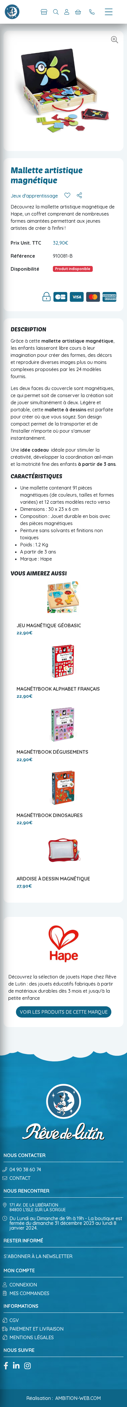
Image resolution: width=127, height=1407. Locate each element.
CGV (14, 1320)
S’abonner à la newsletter (38, 1256)
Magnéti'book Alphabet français (58, 689)
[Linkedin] (16, 1366)
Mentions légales (31, 1337)
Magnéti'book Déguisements (52, 752)
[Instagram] (27, 1366)
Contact (19, 1178)
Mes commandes (29, 1293)
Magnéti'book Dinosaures (50, 815)
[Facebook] (6, 1366)
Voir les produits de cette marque (64, 1012)
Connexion (23, 1284)
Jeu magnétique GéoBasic (49, 625)
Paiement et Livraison (36, 1328)
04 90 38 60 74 (25, 1169)
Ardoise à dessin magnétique (53, 879)
